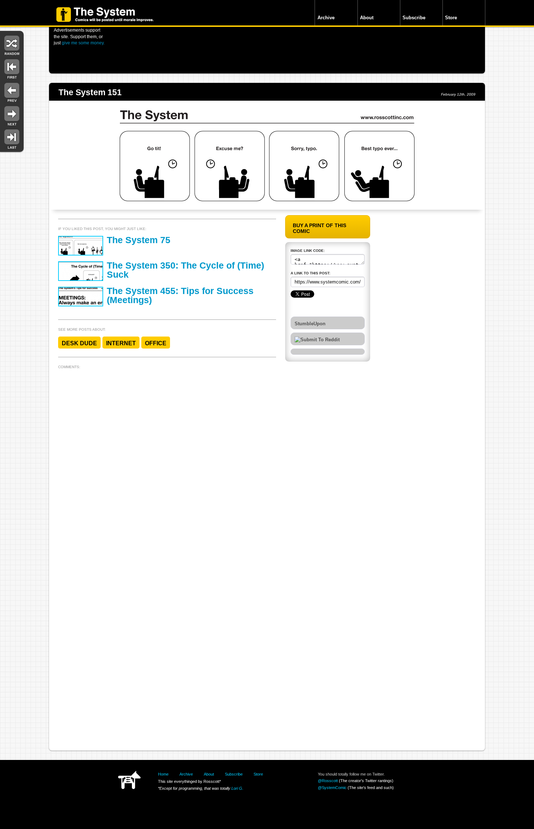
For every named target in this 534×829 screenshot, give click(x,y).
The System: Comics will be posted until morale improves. (105, 14)
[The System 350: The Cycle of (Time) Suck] (80, 271)
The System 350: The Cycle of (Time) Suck (185, 270)
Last (11, 139)
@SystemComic (332, 787)
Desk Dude (79, 343)
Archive (326, 17)
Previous (11, 92)
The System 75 (138, 240)
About (366, 17)
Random (11, 44)
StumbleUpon (310, 323)
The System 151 (90, 92)
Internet (121, 343)
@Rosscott (328, 780)
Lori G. (237, 788)
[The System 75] (80, 245)
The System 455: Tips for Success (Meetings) (180, 295)
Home (163, 774)
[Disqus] (167, 463)
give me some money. (83, 42)
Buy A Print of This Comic (319, 228)
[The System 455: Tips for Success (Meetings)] (80, 296)
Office (155, 343)
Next (11, 115)
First (11, 68)
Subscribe (413, 17)
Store (451, 17)
